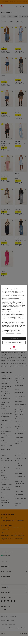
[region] (14, 318)
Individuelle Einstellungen (14, 342)
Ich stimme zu (14, 339)
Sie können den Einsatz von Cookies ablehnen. (13, 326)
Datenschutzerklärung (10, 333)
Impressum (19, 333)
